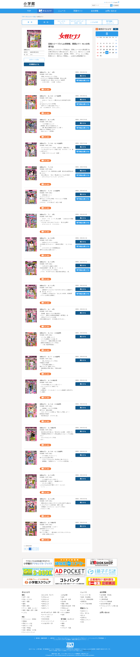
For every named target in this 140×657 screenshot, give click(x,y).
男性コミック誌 (27, 623)
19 (107, 49)
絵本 (63, 597)
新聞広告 (84, 601)
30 (97, 55)
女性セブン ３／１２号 (47, 499)
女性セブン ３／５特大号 (48, 522)
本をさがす (29, 16)
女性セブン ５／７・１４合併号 (50, 356)
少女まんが (45, 599)
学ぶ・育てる (85, 613)
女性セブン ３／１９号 (47, 475)
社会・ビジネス (27, 599)
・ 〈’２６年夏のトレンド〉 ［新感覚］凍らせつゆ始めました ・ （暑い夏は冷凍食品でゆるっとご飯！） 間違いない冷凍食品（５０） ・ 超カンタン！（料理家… (51, 127)
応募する (84, 617)
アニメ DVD (45, 617)
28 (113, 52)
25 (104, 52)
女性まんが (45, 603)
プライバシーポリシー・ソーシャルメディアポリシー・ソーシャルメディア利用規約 (80, 638)
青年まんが (45, 601)
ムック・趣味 (66, 610)
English (116, 2)
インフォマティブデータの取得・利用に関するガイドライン (70, 639)
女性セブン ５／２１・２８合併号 (50, 333)
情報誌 (25, 621)
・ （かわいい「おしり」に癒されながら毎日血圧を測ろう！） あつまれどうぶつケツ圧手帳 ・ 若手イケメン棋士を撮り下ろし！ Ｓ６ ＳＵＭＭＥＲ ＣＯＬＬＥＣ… (55, 104)
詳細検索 (116, 5)
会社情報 (103, 592)
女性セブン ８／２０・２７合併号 (50, 96)
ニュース (83, 592)
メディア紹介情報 (86, 603)
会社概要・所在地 (106, 595)
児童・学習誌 (27, 628)
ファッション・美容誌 (29, 619)
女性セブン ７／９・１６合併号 (50, 191)
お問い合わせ (105, 612)
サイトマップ (109, 2)
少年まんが (45, 597)
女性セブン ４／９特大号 (48, 428)
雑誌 (34, 16)
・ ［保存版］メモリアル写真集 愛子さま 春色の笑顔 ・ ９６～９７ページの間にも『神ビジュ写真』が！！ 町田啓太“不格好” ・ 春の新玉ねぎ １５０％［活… (55, 412)
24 (101, 52)
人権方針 (52, 638)
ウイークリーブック (29, 632)
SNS (82, 622)
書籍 (23, 595)
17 (101, 49)
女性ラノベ (45, 608)
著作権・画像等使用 (41, 638)
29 (116, 52)
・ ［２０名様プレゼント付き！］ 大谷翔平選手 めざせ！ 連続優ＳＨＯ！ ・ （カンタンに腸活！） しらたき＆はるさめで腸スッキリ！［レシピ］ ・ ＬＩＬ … (53, 483)
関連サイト (84, 608)
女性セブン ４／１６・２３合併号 (50, 404)
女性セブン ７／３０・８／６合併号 (51, 143)
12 (107, 46)
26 (107, 52)
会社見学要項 (105, 603)
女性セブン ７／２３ (46, 167)
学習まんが (66, 608)
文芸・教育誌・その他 (29, 630)
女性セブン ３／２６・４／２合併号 (51, 451)
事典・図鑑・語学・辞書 (30, 610)
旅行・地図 (26, 601)
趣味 (24, 603)
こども (25, 612)
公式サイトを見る (34, 59)
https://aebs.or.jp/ (87, 650)
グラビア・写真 (66, 628)
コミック (64, 621)
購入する (83, 76)
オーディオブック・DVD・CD (50, 612)
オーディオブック (47, 614)
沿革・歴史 (104, 597)
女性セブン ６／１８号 (47, 262)
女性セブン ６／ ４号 (47, 309)
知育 (63, 614)
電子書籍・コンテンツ (67, 619)
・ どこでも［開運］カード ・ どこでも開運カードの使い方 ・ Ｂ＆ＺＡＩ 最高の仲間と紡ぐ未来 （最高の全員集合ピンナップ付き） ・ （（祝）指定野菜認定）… (50, 341)
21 (113, 49)
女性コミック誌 (27, 625)
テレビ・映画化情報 (87, 599)
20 (110, 49)
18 (104, 49)
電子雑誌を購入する (82, 80)
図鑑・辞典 (65, 603)
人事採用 (103, 599)
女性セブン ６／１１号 (47, 285)
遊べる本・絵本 (66, 599)
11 (104, 46)
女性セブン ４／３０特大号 (48, 380)
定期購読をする (34, 64)
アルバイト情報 (105, 601)
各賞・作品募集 (85, 597)
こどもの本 (64, 595)
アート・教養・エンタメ (30, 608)
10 (101, 46)
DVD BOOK (45, 619)
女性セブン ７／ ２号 (47, 214)
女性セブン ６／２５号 (47, 238)
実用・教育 (26, 606)
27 (110, 52)
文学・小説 (26, 597)
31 (101, 55)
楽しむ (83, 615)
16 (97, 49)
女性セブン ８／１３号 (47, 119)
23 (97, 52)
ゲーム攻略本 (66, 612)
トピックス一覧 (85, 595)
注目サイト (84, 611)
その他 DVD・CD (47, 623)
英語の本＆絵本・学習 (68, 606)
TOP (23, 16)
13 (110, 46)
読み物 (64, 601)
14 (113, 46)
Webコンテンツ (85, 620)
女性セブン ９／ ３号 (47, 72)
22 (116, 49)
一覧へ (115, 29)
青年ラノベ (45, 606)
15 (116, 46)
